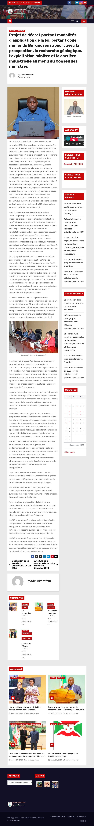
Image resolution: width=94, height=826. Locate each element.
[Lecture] (67, 143)
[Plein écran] (83, 143)
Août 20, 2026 (17, 713)
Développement (26, 639)
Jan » (72, 452)
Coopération (26, 634)
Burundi (12, 31)
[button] (77, 21)
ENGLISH (83, 821)
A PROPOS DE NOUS (57, 817)
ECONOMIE (71, 817)
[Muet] (80, 143)
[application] (74, 140)
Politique (21, 31)
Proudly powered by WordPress (19, 818)
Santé (24, 607)
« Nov (66, 452)
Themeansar (14, 820)
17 (69, 421)
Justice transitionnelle (66, 724)
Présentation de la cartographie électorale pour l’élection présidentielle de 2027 (74, 225)
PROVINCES (81, 817)
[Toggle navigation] (72, 21)
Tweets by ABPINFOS (73, 164)
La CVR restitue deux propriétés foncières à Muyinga (73, 262)
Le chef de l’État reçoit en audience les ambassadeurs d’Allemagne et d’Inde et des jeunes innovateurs (27, 756)
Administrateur (26, 75)
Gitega (51, 604)
